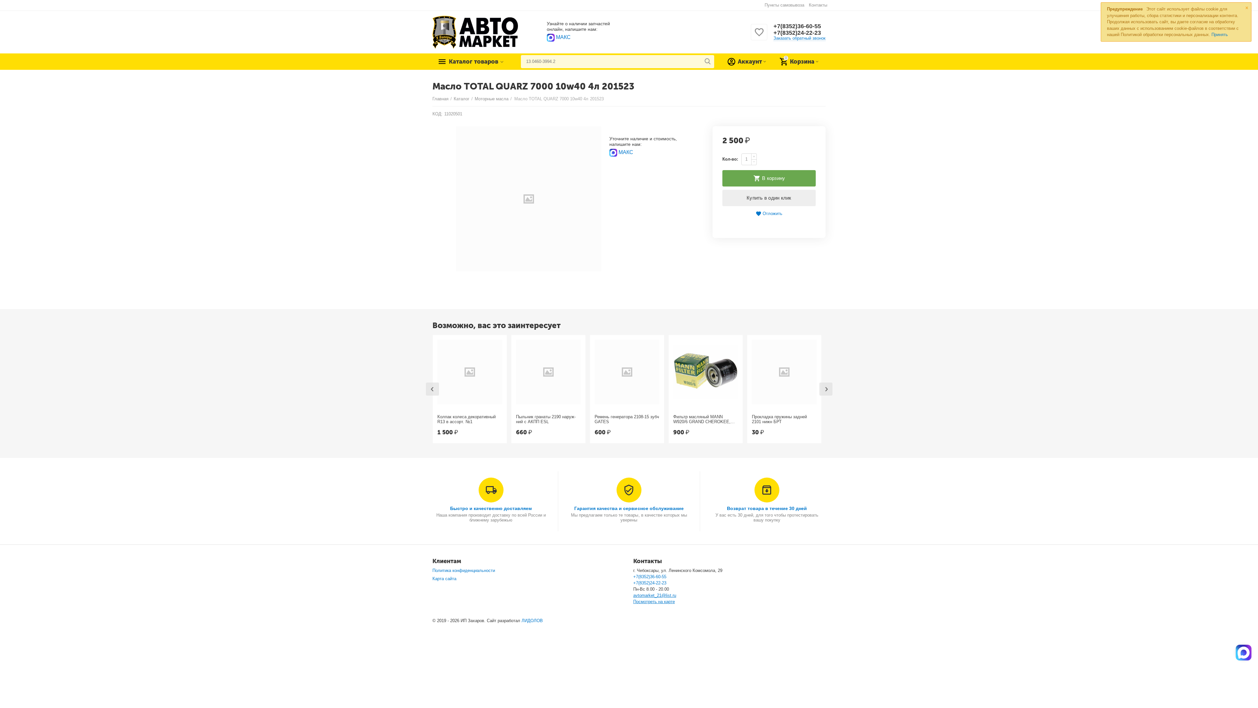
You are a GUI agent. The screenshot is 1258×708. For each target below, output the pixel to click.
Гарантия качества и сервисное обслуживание (628, 508)
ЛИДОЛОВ (532, 620)
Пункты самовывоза (784, 5)
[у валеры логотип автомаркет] (475, 31)
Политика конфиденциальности (463, 570)
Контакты (818, 5)
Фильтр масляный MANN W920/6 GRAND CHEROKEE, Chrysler (702, 419)
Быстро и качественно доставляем (491, 508)
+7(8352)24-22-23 (797, 33)
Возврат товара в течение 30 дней (767, 508)
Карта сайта (444, 578)
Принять (1219, 34)
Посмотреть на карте (654, 601)
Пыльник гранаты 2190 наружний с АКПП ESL (546, 419)
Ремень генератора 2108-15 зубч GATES (627, 419)
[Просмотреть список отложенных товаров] (759, 35)
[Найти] (707, 61)
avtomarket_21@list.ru (654, 595)
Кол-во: (730, 159)
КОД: (437, 113)
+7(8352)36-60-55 (797, 26)
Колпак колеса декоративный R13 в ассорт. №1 (466, 419)
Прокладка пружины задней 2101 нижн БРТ (779, 419)
